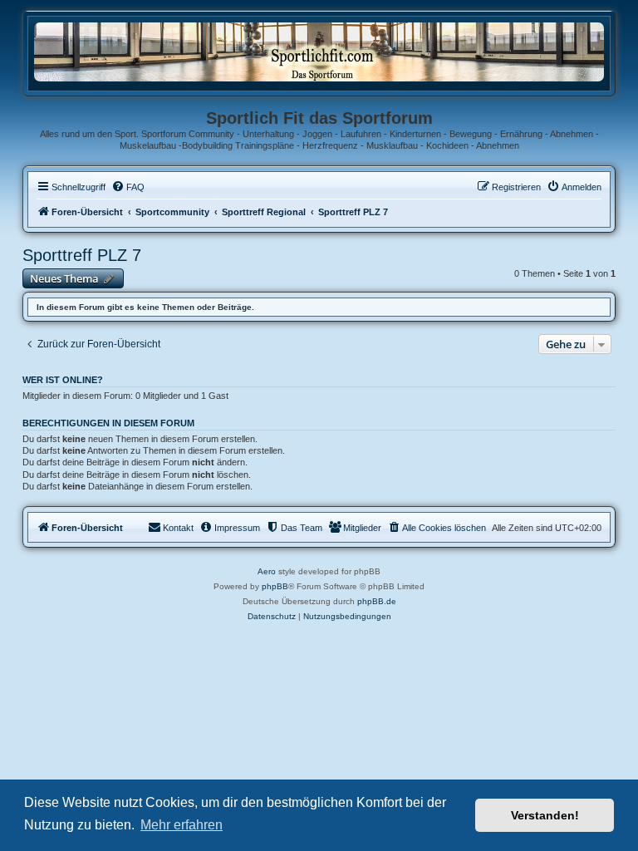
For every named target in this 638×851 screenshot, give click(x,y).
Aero (267, 571)
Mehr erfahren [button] (181, 825)
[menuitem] (128, 187)
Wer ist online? (62, 380)
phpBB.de (376, 601)
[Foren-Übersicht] (319, 51)
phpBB (275, 586)
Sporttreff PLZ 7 (81, 255)
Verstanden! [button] (545, 815)
